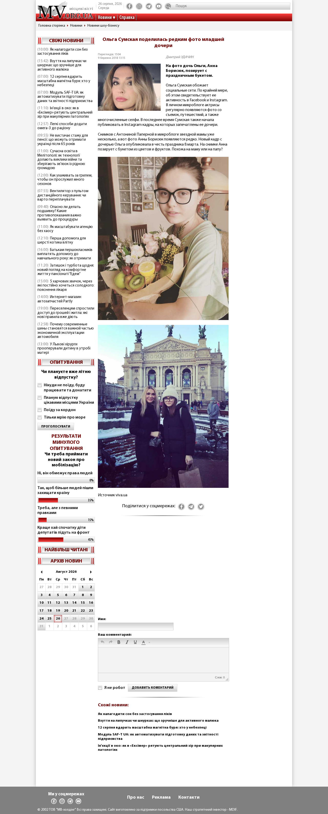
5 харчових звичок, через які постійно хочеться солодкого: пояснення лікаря (65, 286)
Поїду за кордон (60, 410)
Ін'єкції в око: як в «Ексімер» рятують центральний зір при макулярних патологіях (65, 112)
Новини (105, 17)
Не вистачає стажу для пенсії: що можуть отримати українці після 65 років (62, 140)
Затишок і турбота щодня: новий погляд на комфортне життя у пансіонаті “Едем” (65, 270)
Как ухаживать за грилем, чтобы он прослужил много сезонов (64, 180)
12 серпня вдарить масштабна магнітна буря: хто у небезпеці (63, 81)
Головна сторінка (51, 26)
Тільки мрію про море (65, 417)
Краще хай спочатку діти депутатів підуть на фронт (63, 530)
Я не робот (114, 688)
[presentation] (102, 642)
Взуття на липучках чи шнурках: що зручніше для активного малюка (61, 65)
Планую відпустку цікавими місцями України (69, 400)
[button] (102, 642)
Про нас (135, 797)
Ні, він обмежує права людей (65, 473)
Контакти (189, 797)
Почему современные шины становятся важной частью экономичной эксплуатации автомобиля (65, 331)
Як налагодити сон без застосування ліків (62, 52)
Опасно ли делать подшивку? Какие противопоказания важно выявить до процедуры (59, 213)
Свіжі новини (66, 40)
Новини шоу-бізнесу (103, 26)
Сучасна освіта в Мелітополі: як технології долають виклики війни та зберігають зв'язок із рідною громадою (61, 159)
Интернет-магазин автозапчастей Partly (59, 299)
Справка (127, 17)
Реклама (161, 797)
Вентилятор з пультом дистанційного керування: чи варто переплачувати (62, 195)
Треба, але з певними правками (57, 510)
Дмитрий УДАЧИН (179, 57)
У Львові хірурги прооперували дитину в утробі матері (63, 349)
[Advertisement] (163, 571)
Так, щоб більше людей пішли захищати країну (65, 490)
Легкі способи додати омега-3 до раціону (62, 126)
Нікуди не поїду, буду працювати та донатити (67, 387)
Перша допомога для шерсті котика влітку (61, 241)
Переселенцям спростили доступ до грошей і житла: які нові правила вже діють (65, 313)
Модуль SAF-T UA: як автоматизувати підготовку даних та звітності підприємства (65, 97)
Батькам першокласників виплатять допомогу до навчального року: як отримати (65, 254)
